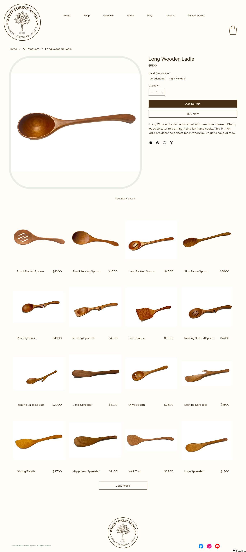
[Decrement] (151, 92)
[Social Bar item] (201, 546)
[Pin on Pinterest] (158, 143)
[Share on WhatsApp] (164, 143)
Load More (123, 485)
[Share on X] (171, 143)
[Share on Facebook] (151, 143)
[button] (233, 30)
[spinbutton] (157, 92)
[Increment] (162, 92)
